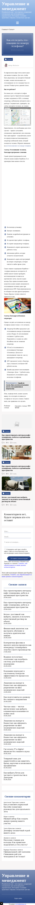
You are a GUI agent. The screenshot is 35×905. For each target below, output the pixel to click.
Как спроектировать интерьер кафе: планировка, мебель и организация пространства (17, 592)
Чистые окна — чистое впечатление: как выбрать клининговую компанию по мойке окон (16, 710)
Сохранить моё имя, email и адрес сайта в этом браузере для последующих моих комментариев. (17, 551)
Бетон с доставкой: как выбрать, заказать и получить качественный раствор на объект (17, 617)
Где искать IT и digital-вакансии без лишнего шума (16, 750)
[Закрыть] (1, 903)
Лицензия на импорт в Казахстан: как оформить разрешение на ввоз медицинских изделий (15, 686)
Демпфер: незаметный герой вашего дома (17, 831)
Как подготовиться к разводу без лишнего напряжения (17, 698)
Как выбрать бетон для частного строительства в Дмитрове (15, 775)
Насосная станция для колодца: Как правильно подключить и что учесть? (15, 842)
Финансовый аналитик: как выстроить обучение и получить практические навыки (16, 632)
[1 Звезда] (28, 405)
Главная (4, 29)
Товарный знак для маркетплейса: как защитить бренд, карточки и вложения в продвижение (17, 762)
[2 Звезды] (30, 405)
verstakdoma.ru (20, 904)
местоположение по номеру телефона (18, 146)
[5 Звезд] (18, 407)
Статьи (11, 29)
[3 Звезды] (15, 407)
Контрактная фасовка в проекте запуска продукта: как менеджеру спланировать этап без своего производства (17, 646)
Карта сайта (18, 898)
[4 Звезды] (17, 407)
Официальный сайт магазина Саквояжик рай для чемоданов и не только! (17, 854)
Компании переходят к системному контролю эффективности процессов (16, 673)
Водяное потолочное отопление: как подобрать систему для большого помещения (15, 660)
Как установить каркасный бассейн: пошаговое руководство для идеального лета (17, 808)
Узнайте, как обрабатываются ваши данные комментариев (15, 565)
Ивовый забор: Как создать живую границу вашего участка (16, 821)
